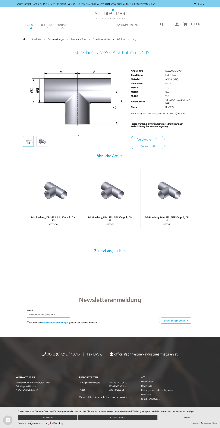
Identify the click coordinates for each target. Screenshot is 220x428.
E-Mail (30, 310)
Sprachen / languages (150, 399)
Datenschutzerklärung (209, 423)
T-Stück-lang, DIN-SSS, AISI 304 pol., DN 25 (110, 219)
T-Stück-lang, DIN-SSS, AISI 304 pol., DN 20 (53, 219)
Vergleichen (145, 139)
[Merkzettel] (169, 24)
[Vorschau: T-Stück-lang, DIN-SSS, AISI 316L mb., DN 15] (28, 141)
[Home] (110, 14)
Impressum (195, 423)
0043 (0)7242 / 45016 (63, 354)
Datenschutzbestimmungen (54, 322)
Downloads (146, 386)
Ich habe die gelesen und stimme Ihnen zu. (63, 322)
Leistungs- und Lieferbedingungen (157, 390)
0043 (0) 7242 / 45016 (82, 3)
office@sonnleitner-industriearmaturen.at (132, 3)
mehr (187, 417)
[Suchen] (162, 24)
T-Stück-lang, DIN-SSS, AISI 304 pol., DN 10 (167, 219)
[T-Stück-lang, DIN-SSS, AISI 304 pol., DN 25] (110, 191)
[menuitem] (198, 4)
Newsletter (146, 394)
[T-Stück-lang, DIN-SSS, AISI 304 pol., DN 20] (53, 191)
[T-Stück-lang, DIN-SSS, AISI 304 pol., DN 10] (167, 191)
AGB (143, 377)
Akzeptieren (117, 417)
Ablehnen (48, 417)
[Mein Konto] (177, 24)
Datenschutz (147, 381)
